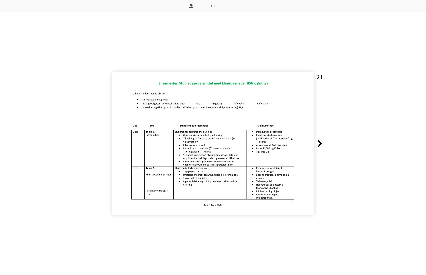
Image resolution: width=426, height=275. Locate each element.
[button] (191, 6)
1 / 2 (213, 6)
